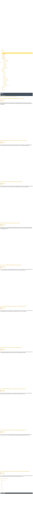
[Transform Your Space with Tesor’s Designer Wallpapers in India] (16, 345)
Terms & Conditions (5, 499)
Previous (1, 478)
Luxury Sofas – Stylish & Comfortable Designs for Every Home (10, 264)
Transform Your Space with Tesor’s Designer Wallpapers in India (11, 347)
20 (5, 478)
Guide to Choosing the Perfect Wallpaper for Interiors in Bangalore (11, 181)
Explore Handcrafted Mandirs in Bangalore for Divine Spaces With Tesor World (13, 140)
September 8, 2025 (2, 308)
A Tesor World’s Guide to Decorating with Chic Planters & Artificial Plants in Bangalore (14, 471)
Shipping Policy (4, 497)
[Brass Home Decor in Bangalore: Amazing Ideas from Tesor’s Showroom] (8, 96)
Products (3, 502)
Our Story (3, 494)
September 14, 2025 (2, 142)
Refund (3, 498)
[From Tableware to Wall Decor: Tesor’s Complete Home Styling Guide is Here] (16, 386)
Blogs (1, 101)
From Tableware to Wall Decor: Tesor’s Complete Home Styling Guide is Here (13, 388)
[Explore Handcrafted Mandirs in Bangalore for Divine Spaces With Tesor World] (16, 138)
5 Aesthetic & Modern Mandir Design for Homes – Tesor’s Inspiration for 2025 (13, 306)
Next (6, 478)
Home (1, 95)
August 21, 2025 (2, 432)
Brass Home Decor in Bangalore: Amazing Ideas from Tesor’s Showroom (12, 98)
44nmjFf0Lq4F (3, 183)
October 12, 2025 (2, 100)
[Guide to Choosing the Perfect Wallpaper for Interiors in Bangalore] (16, 179)
